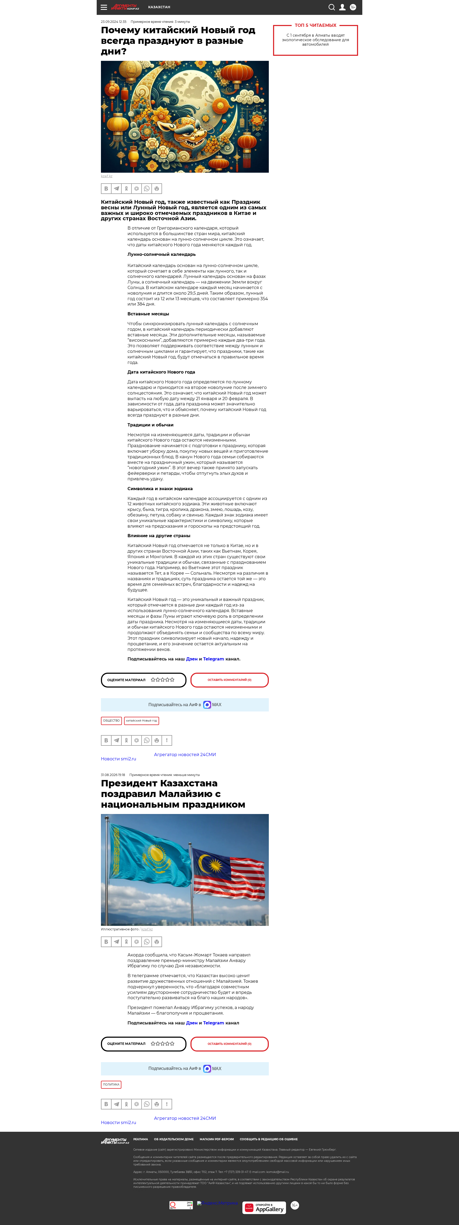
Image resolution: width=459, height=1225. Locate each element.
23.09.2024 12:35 (113, 22)
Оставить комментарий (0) (230, 680)
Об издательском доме (174, 1139)
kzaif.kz (106, 176)
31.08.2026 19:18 (113, 775)
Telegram (213, 659)
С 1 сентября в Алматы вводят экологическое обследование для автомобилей (315, 40)
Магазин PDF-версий (217, 1139)
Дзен (192, 659)
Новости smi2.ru (118, 758)
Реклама (140, 1139)
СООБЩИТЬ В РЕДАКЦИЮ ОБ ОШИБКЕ (269, 1139)
